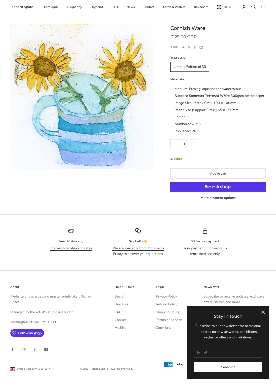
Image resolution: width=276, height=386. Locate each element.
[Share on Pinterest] (195, 47)
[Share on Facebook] (183, 47)
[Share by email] (201, 47)
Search (120, 296)
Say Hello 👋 (138, 241)
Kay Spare (201, 7)
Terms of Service (169, 320)
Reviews (121, 304)
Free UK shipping (70, 241)
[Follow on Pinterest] (35, 349)
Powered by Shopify (121, 368)
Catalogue (51, 7)
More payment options (218, 197)
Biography (74, 7)
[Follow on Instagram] (24, 349)
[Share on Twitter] (189, 47)
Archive (121, 327)
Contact (148, 7)
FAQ (115, 7)
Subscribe (228, 367)
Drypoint (97, 7)
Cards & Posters (174, 7)
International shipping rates (71, 248)
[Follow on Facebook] (12, 349)
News (131, 7)
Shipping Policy (168, 312)
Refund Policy (166, 304)
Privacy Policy (166, 296)
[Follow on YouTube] (46, 349)
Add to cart (218, 173)
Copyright (163, 327)
